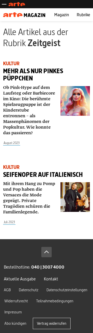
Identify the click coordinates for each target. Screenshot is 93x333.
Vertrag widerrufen (51, 323)
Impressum (13, 312)
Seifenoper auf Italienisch (43, 175)
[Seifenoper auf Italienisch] (75, 197)
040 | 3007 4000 (47, 267)
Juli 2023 (9, 222)
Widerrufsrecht (16, 301)
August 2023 (12, 143)
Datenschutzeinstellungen (67, 290)
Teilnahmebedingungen (54, 301)
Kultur (11, 63)
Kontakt (51, 279)
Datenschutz (28, 290)
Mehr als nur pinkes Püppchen (33, 74)
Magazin (61, 15)
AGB (7, 290)
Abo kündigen (15, 323)
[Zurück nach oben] (46, 252)
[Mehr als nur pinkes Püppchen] (75, 100)
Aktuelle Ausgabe (20, 279)
